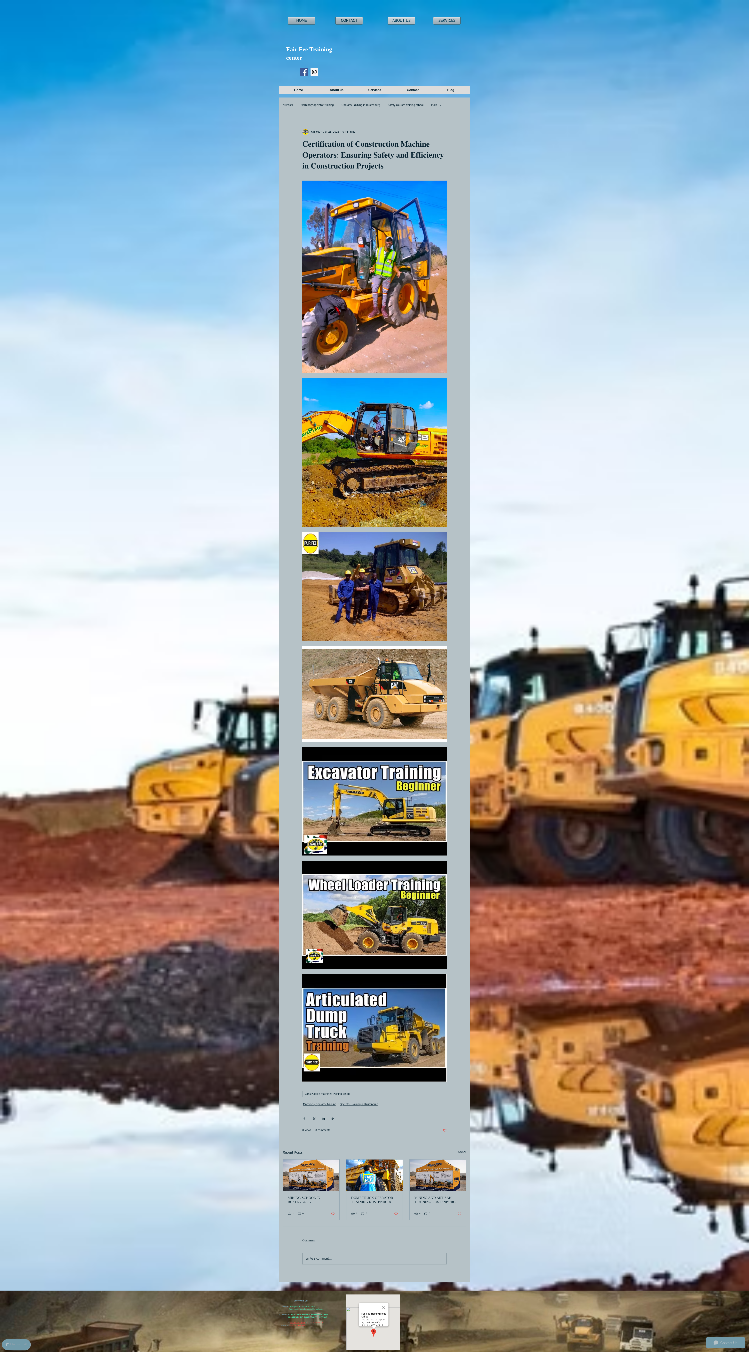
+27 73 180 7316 (297, 1323)
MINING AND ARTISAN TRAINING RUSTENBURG (435, 1200)
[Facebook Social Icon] (304, 72)
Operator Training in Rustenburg (361, 105)
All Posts (288, 105)
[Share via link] (333, 1118)
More (434, 105)
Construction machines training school (327, 1094)
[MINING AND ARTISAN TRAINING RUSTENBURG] (438, 1175)
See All (462, 1152)
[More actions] (444, 132)
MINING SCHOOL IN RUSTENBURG (304, 1200)
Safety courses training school (405, 105)
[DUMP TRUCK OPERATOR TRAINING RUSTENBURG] (374, 1175)
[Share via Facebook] (304, 1118)
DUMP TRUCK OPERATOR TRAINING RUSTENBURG (372, 1200)
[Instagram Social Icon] (314, 72)
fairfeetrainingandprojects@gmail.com (306, 1309)
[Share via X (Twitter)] (314, 1118)
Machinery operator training (317, 105)
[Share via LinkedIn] (323, 1118)
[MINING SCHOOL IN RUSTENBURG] (311, 1175)
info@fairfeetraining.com (302, 1306)
